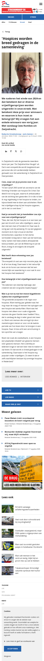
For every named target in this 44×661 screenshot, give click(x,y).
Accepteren (12, 649)
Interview (25, 376)
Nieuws (11, 17)
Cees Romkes (11, 376)
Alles (3, 22)
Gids (3, 592)
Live (3, 588)
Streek (33, 17)
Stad (29, 22)
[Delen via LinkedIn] (6, 151)
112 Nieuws (13, 22)
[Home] (11, 4)
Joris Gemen (28, 134)
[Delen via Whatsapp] (21, 151)
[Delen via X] (16, 151)
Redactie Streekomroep (11, 134)
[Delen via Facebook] (11, 151)
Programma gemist (8, 595)
